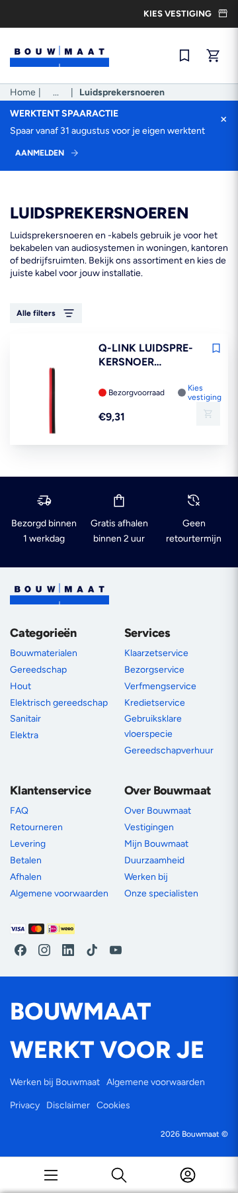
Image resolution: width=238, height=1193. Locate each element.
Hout (20, 686)
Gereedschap (38, 669)
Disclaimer (68, 1105)
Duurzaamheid (154, 860)
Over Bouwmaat (157, 810)
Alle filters (36, 313)
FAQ (19, 810)
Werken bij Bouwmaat (55, 1082)
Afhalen (26, 877)
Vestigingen (149, 827)
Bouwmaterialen (43, 653)
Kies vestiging (204, 392)
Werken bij (146, 877)
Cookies (113, 1105)
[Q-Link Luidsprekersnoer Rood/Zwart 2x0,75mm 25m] (52, 401)
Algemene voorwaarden (59, 893)
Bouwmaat (200, 1134)
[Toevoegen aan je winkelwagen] (208, 414)
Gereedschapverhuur (169, 750)
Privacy (25, 1105)
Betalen (26, 860)
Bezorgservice (154, 669)
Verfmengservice (160, 686)
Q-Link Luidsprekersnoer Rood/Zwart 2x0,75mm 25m (146, 355)
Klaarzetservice (156, 653)
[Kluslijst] (184, 55)
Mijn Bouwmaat (156, 843)
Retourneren (36, 827)
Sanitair (25, 718)
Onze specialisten (161, 893)
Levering (28, 843)
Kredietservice (154, 702)
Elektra (24, 735)
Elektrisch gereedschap (59, 702)
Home (23, 92)
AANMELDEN (39, 153)
